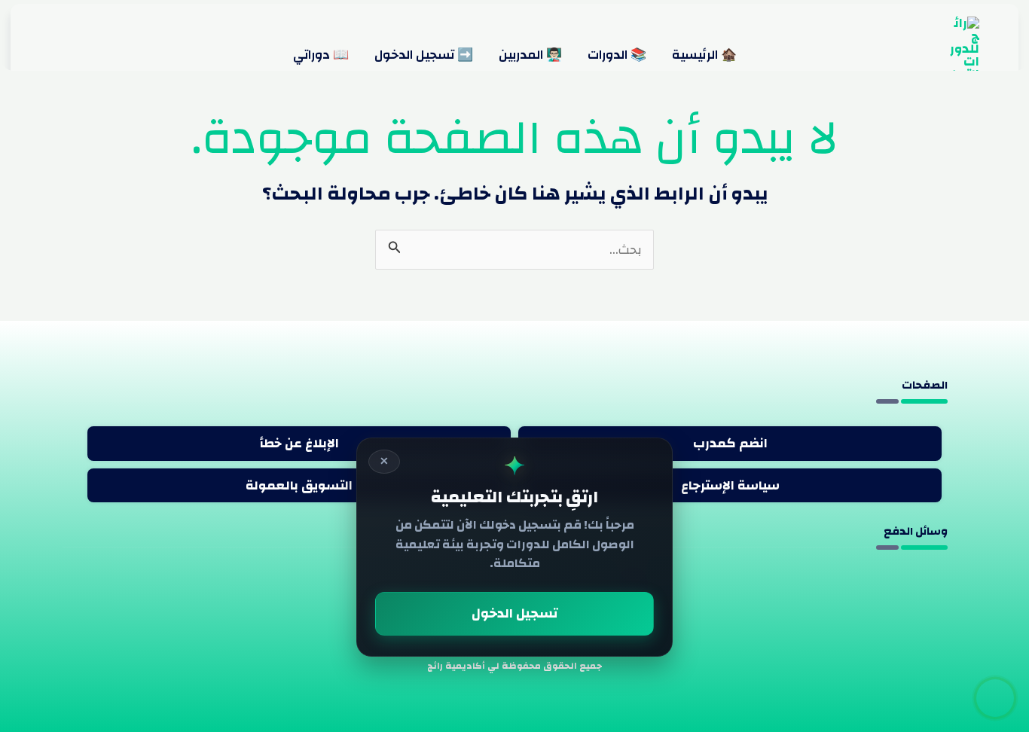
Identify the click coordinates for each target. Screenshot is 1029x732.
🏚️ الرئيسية (704, 55)
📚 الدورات (617, 55)
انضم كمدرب (730, 443)
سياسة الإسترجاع (730, 485)
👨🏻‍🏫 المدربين (530, 55)
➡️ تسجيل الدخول (423, 55)
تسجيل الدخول (515, 613)
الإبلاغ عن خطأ (299, 443)
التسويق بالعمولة (299, 485)
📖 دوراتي (321, 55)
